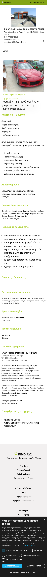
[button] (23, 572)
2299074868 (13, 37)
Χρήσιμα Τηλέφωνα (23, 496)
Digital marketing (23, 474)
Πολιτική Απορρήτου (29, 545)
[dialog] (23, 547)
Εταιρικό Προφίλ (23, 470)
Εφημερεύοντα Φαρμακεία (23, 501)
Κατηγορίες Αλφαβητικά (23, 478)
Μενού (5, 51)
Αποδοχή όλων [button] (12, 566)
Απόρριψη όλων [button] (34, 566)
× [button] (44, 519)
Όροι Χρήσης (23, 515)
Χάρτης (24, 492)
